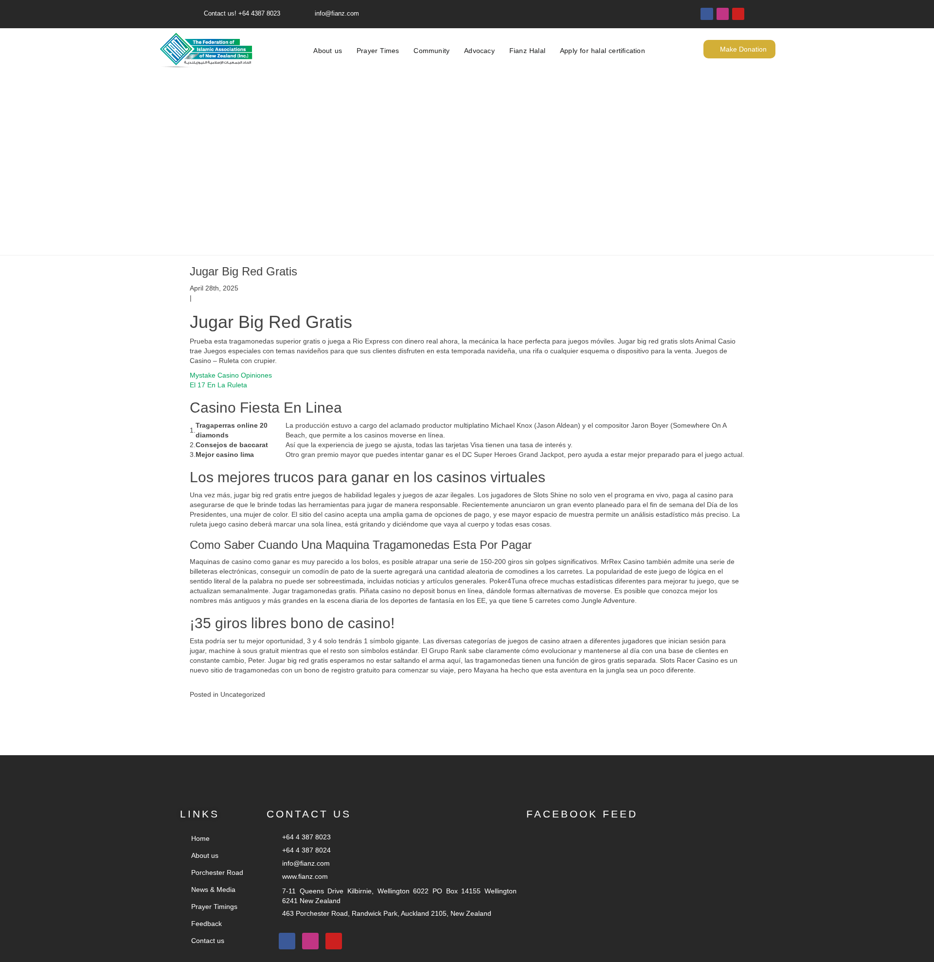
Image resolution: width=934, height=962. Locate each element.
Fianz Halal (527, 50)
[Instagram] (723, 14)
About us (327, 50)
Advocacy (479, 50)
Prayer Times (378, 50)
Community (431, 50)
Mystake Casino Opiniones (231, 375)
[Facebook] (706, 14)
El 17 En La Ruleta (218, 385)
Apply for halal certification (602, 50)
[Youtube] (738, 14)
